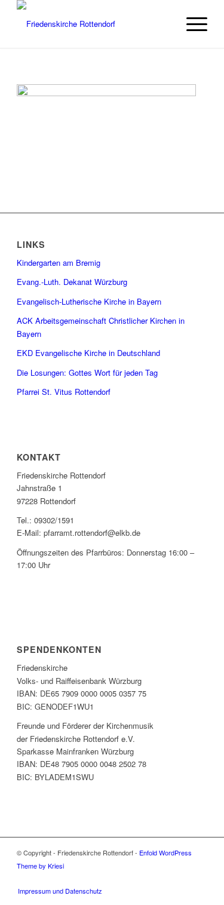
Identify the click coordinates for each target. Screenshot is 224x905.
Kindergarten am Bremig (58, 262)
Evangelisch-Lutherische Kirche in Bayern (89, 301)
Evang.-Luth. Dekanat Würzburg (72, 281)
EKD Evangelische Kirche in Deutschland (88, 352)
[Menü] (190, 24)
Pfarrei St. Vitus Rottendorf (64, 391)
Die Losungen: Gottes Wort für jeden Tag (87, 372)
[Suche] (162, 24)
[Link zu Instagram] (198, 878)
